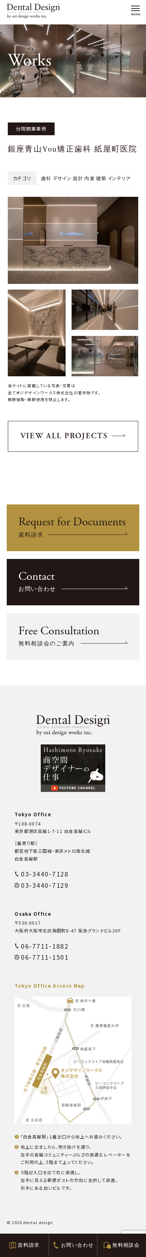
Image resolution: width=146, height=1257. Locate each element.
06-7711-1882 (45, 946)
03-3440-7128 (45, 873)
